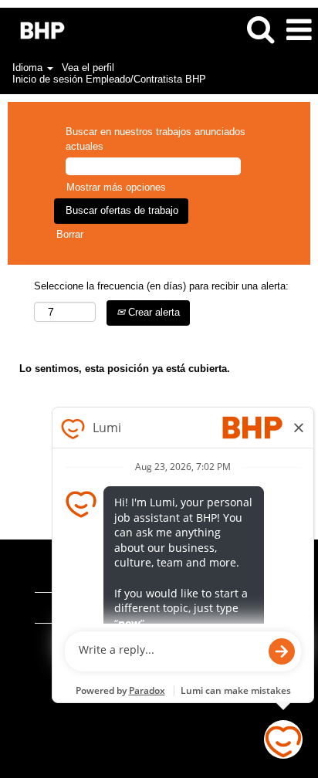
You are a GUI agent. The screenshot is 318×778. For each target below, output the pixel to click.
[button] (298, 30)
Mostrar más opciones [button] (116, 187)
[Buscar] (260, 29)
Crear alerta (152, 312)
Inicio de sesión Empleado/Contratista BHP (109, 79)
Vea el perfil (88, 67)
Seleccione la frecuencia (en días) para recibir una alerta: (161, 286)
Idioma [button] (29, 67)
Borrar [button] (69, 234)
